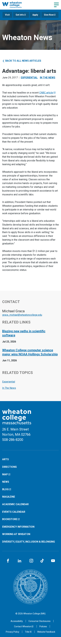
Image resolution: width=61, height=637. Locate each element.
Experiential (29, 77)
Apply (35, 15)
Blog (5, 489)
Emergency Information (18, 526)
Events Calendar (13, 511)
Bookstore (9, 519)
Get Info (20, 15)
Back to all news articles (23, 60)
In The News (47, 77)
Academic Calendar (15, 504)
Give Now (48, 15)
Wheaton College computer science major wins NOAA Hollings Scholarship (30, 352)
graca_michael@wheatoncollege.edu (22, 314)
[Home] (15, 4)
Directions (9, 466)
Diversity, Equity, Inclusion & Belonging (28, 541)
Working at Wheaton (16, 534)
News (5, 481)
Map (5, 474)
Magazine (8, 496)
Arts (5, 459)
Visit (7, 15)
